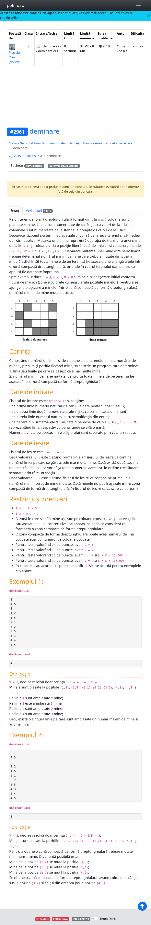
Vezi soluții (38, 210)
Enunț (14, 210)
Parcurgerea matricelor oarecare (107, 143)
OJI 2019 (15, 156)
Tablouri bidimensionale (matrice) (54, 143)
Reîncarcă (62, 919)
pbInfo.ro (15, 5)
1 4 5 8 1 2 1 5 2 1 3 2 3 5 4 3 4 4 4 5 (13, 622)
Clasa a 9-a (17, 143)
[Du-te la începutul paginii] (142, 906)
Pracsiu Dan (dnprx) (14, 57)
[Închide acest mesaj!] (148, 15)
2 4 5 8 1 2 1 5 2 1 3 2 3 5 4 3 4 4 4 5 (13, 775)
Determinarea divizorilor (63, 166)
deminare (44, 131)
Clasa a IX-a (33, 156)
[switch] (95, 918)
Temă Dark (108, 919)
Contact (44, 919)
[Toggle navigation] (138, 5)
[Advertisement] (75, 96)
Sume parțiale (34, 166)
